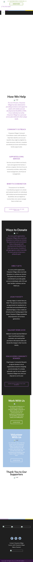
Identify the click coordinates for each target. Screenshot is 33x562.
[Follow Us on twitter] (16, 538)
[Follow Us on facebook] (12, 538)
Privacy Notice (28, 560)
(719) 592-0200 (5, 6)
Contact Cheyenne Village (17, 543)
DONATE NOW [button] (16, 4)
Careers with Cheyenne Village (16, 545)
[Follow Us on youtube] (20, 538)
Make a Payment (16, 547)
